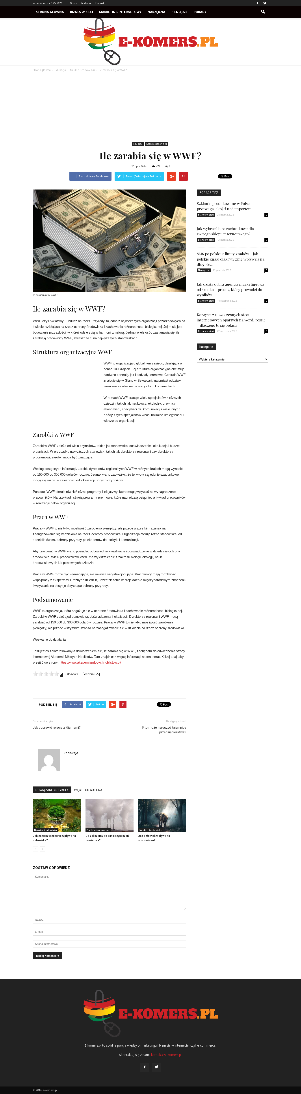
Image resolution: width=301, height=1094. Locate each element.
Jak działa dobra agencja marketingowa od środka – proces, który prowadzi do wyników (230, 289)
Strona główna (50, 12)
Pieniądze (179, 12)
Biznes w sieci (81, 12)
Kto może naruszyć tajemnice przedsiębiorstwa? (164, 730)
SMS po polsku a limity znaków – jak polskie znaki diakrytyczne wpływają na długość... (230, 259)
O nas (73, 3)
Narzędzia (156, 12)
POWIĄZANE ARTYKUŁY (52, 790)
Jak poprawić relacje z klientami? (57, 728)
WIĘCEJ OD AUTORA (88, 790)
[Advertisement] (150, 108)
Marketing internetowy (120, 12)
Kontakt (99, 3)
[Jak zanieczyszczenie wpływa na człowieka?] (57, 815)
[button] (263, 12)
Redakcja (70, 753)
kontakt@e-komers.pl (166, 1055)
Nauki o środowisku (156, 143)
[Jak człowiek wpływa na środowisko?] (162, 815)
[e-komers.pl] (150, 41)
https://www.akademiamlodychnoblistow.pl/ (90, 662)
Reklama (86, 3)
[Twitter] (265, 3)
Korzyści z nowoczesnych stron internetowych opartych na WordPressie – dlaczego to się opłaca (231, 320)
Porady (200, 12)
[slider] (46, 673)
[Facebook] (257, 3)
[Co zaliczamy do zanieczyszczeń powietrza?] (109, 815)
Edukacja (138, 143)
